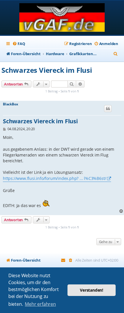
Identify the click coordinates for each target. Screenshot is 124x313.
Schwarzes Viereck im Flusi (46, 70)
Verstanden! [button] (91, 290)
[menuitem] (18, 44)
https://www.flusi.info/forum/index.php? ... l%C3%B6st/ (54, 178)
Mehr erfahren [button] (40, 304)
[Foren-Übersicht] (62, 18)
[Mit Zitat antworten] (108, 108)
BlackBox (10, 104)
